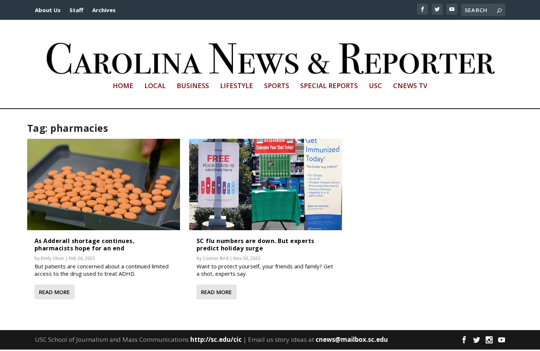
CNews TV (410, 86)
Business (193, 86)
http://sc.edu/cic (216, 339)
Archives (104, 10)
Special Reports (329, 86)
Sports (276, 86)
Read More (54, 292)
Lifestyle (236, 86)
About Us (48, 10)
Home (123, 86)
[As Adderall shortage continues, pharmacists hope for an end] (103, 185)
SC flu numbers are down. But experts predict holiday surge (255, 244)
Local (155, 86)
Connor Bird (215, 258)
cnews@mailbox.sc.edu (352, 339)
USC (375, 86)
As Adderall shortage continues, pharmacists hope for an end (85, 244)
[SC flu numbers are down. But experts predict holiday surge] (265, 185)
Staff (76, 10)
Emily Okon (52, 258)
